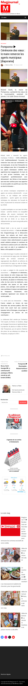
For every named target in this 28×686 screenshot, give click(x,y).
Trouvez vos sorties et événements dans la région (14, 470)
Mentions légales (6, 674)
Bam (21, 683)
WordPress (15, 683)
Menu (4, 17)
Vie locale (3, 43)
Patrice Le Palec (9, 65)
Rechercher (4, 399)
